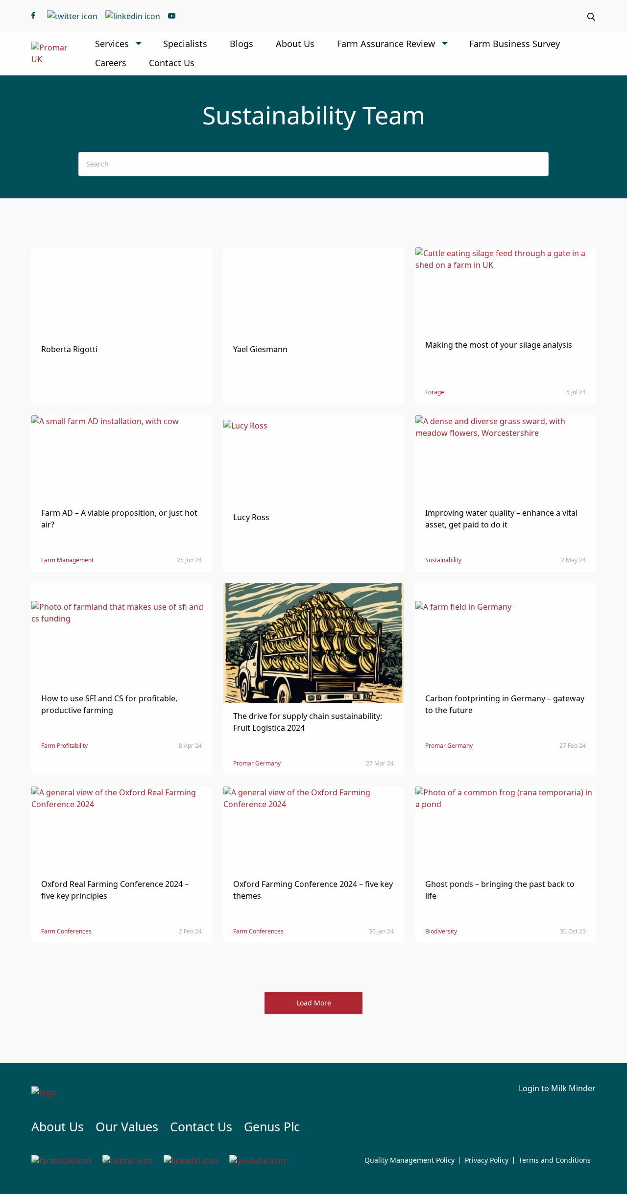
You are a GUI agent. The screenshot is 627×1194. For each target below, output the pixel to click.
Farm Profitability (64, 745)
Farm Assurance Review (386, 43)
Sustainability (443, 560)
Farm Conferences (66, 931)
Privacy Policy (486, 1160)
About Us (295, 43)
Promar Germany (257, 763)
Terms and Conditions (555, 1160)
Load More (313, 1002)
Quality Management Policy (409, 1160)
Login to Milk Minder (557, 1088)
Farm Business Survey (514, 43)
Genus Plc (272, 1126)
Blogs (241, 43)
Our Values (127, 1126)
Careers (110, 63)
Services (112, 43)
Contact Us (171, 63)
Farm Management (67, 560)
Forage (434, 392)
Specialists (185, 43)
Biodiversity (441, 931)
